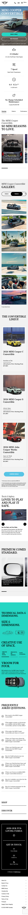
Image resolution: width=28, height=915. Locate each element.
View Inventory (14, 39)
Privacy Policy (5, 896)
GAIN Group (17, 872)
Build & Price (14, 34)
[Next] (24, 524)
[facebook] (14, 835)
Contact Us (4, 886)
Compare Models (14, 474)
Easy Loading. (22, 653)
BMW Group (5, 888)
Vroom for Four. (4, 653)
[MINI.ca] (4, 2)
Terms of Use (5, 899)
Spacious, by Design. (14, 654)
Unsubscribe (5, 891)
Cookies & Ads (5, 893)
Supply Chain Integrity (7, 904)
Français (4, 901)
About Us (4, 880)
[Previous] (3, 524)
